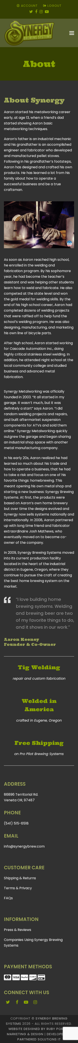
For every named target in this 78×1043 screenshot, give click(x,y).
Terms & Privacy (18, 888)
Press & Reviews (17, 929)
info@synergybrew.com (24, 846)
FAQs (8, 898)
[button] (71, 33)
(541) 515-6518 (16, 823)
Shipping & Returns (20, 878)
